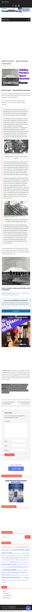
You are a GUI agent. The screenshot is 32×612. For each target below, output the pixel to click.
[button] (16, 300)
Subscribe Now (16, 311)
